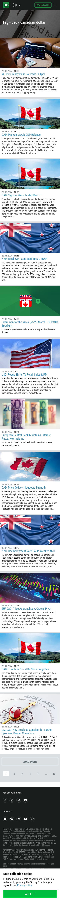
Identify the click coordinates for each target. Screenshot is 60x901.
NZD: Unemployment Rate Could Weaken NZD (28, 551)
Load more (30, 761)
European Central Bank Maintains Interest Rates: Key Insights (26, 436)
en (20, 5)
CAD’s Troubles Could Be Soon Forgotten (25, 669)
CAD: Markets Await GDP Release (21, 134)
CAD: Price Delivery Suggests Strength (24, 487)
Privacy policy (24, 885)
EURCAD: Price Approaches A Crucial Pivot (26, 608)
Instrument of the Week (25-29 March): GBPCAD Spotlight (30, 323)
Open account (43, 5)
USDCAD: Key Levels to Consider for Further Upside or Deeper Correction (27, 731)
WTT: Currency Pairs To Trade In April (23, 74)
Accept (30, 894)
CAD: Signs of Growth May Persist (21, 195)
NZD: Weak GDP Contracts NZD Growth (24, 258)
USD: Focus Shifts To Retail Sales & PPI (25, 374)
